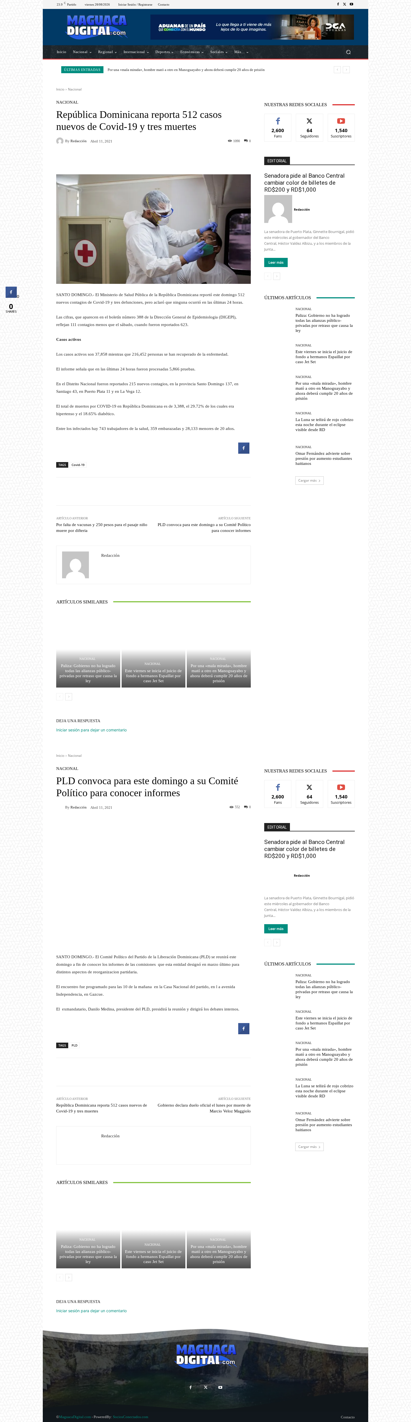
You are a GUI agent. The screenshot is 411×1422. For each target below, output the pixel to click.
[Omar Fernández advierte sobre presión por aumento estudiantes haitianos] (277, 455)
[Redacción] (60, 141)
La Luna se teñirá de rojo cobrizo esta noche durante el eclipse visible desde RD (324, 424)
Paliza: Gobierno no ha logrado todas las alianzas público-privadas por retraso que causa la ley (88, 673)
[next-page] (68, 696)
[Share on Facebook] (243, 452)
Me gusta (278, 118)
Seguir (309, 118)
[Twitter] (344, 4)
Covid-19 (78, 465)
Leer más (276, 262)
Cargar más (307, 480)
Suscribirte (341, 118)
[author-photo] (279, 209)
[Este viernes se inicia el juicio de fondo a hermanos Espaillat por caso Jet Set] (154, 649)
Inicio (60, 89)
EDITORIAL (277, 161)
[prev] (337, 69)
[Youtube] (351, 4)
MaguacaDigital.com (75, 1417)
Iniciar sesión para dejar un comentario (91, 729)
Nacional (75, 89)
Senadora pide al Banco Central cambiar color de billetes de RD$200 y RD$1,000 (304, 182)
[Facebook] (338, 4)
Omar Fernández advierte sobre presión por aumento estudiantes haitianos (324, 458)
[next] (346, 69)
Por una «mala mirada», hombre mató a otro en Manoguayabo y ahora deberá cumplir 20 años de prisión (186, 70)
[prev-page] (59, 696)
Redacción (78, 141)
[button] (348, 52)
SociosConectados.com (130, 1417)
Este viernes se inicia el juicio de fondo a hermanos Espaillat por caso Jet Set (153, 676)
